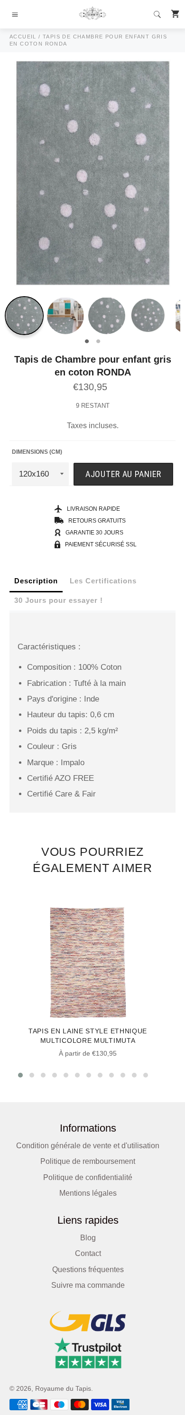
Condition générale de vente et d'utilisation (87, 1146)
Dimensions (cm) (37, 452)
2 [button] (98, 342)
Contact (88, 1253)
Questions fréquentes (88, 1269)
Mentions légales (88, 1193)
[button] (20, 1075)
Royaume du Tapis (63, 1388)
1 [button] (87, 342)
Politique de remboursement (87, 1161)
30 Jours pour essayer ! (58, 600)
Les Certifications (103, 581)
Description (36, 581)
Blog (88, 1238)
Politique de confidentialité (87, 1177)
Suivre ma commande (88, 1285)
